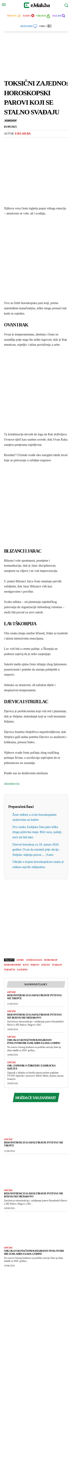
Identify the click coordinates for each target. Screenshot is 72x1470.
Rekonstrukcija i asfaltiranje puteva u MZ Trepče (33, 1144)
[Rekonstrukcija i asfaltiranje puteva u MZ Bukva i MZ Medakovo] (36, 1170)
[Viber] (26, 142)
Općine (11, 992)
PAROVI (35, 965)
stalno (45, 965)
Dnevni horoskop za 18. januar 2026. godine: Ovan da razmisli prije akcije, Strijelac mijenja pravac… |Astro (35, 849)
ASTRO (20, 960)
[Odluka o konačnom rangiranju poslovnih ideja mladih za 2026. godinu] (36, 1227)
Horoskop (10, 120)
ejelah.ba (23, 133)
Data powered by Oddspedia (36, 1300)
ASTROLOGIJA (34, 960)
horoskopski (12, 965)
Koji (26, 965)
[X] (17, 142)
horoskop (50, 960)
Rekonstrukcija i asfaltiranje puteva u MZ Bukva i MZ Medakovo (34, 1016)
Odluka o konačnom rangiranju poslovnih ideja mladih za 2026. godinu (33, 1041)
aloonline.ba (11, 783)
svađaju (57, 965)
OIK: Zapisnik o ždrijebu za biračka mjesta (31, 1067)
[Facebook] (8, 142)
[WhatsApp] (36, 142)
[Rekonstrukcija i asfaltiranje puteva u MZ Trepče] (36, 1119)
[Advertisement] (36, 57)
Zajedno (22, 969)
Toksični (9, 969)
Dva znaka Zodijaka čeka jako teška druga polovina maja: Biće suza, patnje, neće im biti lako (37, 832)
